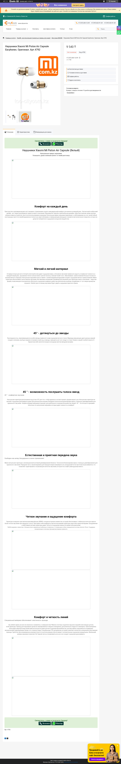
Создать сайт (23, 1)
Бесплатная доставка (76, 69)
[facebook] (5, 738)
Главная (8, 29)
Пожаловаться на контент (71, 762)
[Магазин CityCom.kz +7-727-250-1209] (10, 23)
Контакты (36, 29)
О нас (71, 29)
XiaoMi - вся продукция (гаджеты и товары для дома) (33, 38)
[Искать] (98, 29)
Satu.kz (69, 760)
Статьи (62, 29)
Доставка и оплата (49, 29)
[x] (7, 738)
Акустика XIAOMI (57, 38)
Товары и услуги (21, 29)
